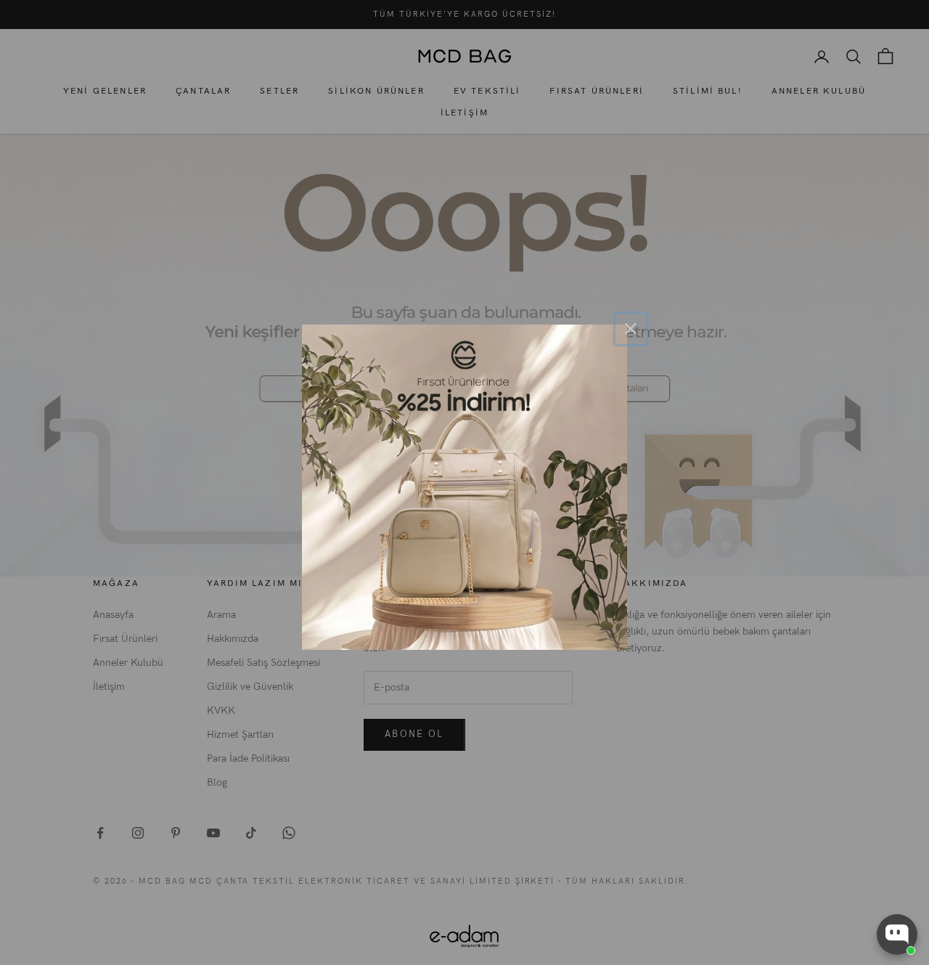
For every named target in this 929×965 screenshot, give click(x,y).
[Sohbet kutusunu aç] (897, 934)
